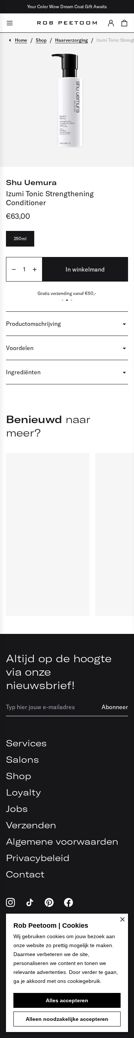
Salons (22, 759)
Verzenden (31, 825)
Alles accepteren (67, 1000)
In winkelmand (85, 269)
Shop (18, 775)
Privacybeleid (38, 857)
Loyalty (23, 792)
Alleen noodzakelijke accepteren (67, 1019)
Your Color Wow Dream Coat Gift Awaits (67, 6)
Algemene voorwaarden (62, 841)
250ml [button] (20, 238)
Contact (25, 874)
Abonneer (115, 707)
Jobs (17, 808)
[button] (111, 22)
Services (26, 743)
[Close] (122, 919)
